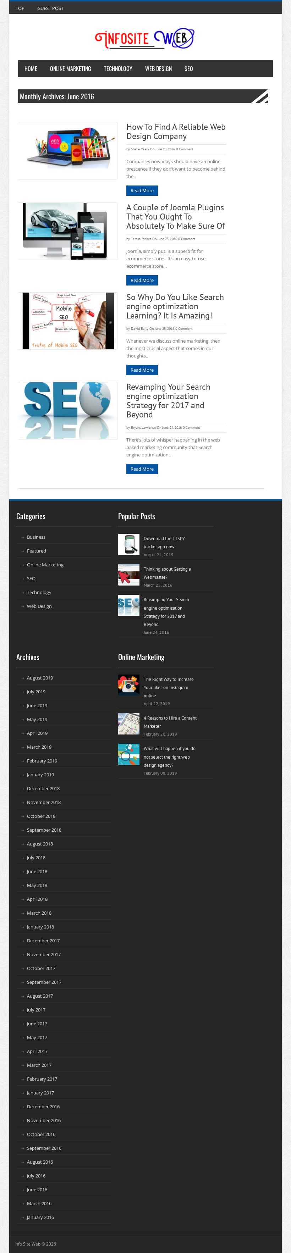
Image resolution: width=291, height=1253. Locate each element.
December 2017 (43, 940)
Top (20, 8)
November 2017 (44, 954)
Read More (142, 190)
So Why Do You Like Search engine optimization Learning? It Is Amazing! (175, 306)
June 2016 (37, 1189)
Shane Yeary (140, 149)
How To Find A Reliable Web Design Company (176, 131)
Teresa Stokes (141, 239)
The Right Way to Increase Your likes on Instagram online (169, 687)
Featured (36, 551)
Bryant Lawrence (143, 427)
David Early (139, 328)
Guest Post (50, 8)
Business (36, 537)
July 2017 (36, 1010)
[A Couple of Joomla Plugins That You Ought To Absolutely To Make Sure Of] (67, 231)
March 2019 (39, 747)
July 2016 (36, 1175)
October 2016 (41, 1134)
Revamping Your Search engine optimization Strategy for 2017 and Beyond (168, 400)
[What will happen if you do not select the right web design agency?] (128, 754)
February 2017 (42, 1079)
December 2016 (43, 1106)
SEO (189, 68)
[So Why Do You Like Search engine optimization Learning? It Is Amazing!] (67, 321)
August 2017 (40, 996)
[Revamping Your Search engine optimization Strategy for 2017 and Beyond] (67, 410)
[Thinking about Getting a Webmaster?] (128, 575)
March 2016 (39, 1203)
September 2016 (44, 1148)
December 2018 (43, 788)
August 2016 (40, 1162)
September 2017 (44, 982)
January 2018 (40, 927)
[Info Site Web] (144, 38)
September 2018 (44, 830)
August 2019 (40, 678)
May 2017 (37, 1037)
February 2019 (42, 761)
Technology (118, 68)
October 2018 (41, 816)
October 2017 (41, 968)
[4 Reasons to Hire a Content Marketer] (128, 723)
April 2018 (37, 899)
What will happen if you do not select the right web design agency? (170, 756)
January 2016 (40, 1217)
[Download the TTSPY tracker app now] (128, 544)
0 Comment (184, 149)
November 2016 (44, 1120)
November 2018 (44, 802)
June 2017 (37, 1023)
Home (30, 68)
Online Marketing (70, 68)
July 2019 (36, 691)
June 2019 (37, 705)
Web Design (158, 68)
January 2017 (40, 1093)
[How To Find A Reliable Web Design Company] (67, 150)
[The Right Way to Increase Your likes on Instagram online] (128, 685)
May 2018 (37, 885)
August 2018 (40, 844)
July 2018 (36, 857)
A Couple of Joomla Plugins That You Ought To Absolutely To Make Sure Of (175, 216)
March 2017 (39, 1065)
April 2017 (37, 1051)
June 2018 (37, 871)
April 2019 (37, 733)
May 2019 (37, 719)
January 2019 (40, 774)
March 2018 (39, 913)
